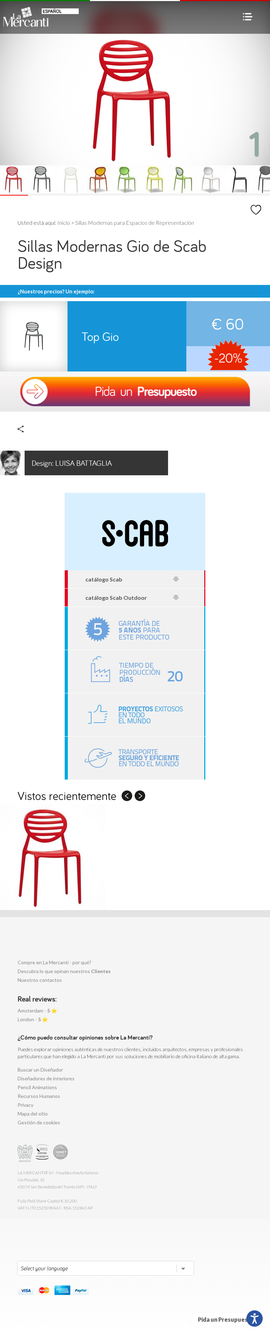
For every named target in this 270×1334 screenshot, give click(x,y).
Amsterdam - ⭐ (37, 1011)
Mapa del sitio (33, 1114)
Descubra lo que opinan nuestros (64, 971)
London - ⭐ (33, 1019)
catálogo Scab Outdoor (116, 597)
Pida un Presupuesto (226, 1319)
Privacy (25, 1105)
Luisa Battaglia (72, 463)
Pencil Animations (37, 1087)
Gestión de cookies (39, 1122)
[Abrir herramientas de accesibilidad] (254, 1318)
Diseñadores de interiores (46, 1078)
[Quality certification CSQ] (43, 1153)
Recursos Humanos (39, 1096)
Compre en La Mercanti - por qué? (54, 962)
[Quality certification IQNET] (61, 1153)
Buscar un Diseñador (40, 1070)
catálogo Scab (103, 579)
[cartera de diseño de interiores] (136, 714)
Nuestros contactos (40, 980)
